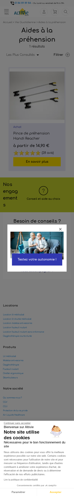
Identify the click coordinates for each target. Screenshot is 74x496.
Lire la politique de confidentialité (21, 479)
